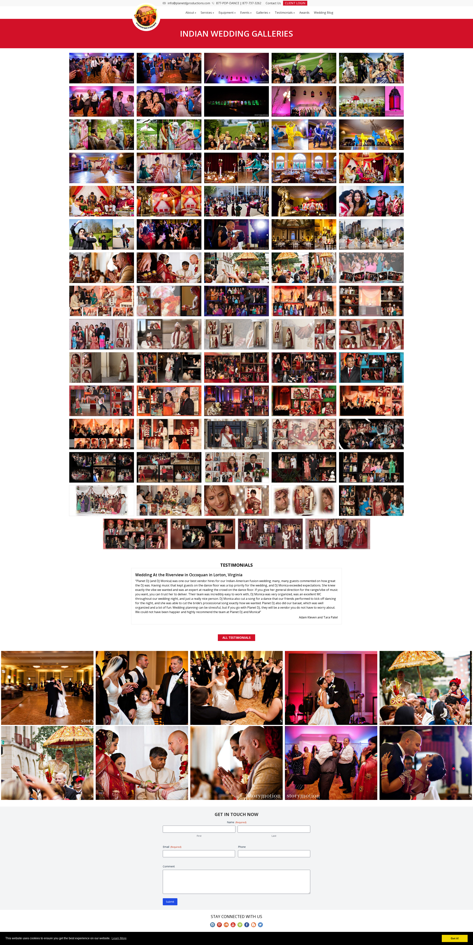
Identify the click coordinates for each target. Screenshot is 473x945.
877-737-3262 (251, 3)
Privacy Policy (253, 921)
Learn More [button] (119, 938)
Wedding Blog (323, 13)
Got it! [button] (455, 938)
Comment (169, 848)
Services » (207, 13)
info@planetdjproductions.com (189, 3)
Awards (304, 13)
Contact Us (273, 3)
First (199, 817)
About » (191, 13)
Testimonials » (285, 13)
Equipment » (227, 13)
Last (274, 817)
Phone (242, 828)
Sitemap (273, 921)
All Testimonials (236, 619)
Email (172, 828)
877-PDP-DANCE (227, 3)
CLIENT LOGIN (295, 3)
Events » (246, 13)
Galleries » (263, 13)
